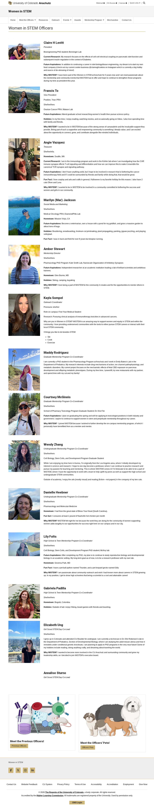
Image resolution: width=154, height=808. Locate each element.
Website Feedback (29, 784)
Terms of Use (80, 784)
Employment (128, 784)
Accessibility (96, 784)
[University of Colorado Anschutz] (29, 3)
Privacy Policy (63, 784)
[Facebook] (11, 774)
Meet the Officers (26, 20)
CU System (47, 784)
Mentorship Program (93, 20)
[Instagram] (26, 774)
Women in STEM (15, 762)
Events (66, 20)
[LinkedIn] (33, 774)
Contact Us (11, 784)
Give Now (143, 784)
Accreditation (112, 784)
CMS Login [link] (77, 802)
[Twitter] (19, 774)
